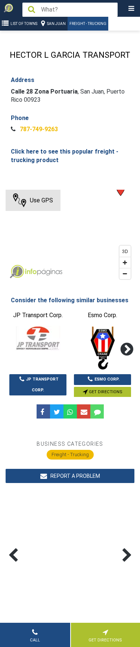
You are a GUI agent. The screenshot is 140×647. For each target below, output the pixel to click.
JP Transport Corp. (42, 384)
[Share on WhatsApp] (70, 411)
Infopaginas (16, 271)
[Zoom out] (125, 273)
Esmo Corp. (106, 379)
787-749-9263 (38, 129)
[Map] (70, 236)
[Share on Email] (83, 411)
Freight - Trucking (87, 24)
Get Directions (105, 391)
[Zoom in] (125, 262)
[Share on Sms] (97, 411)
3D (125, 251)
